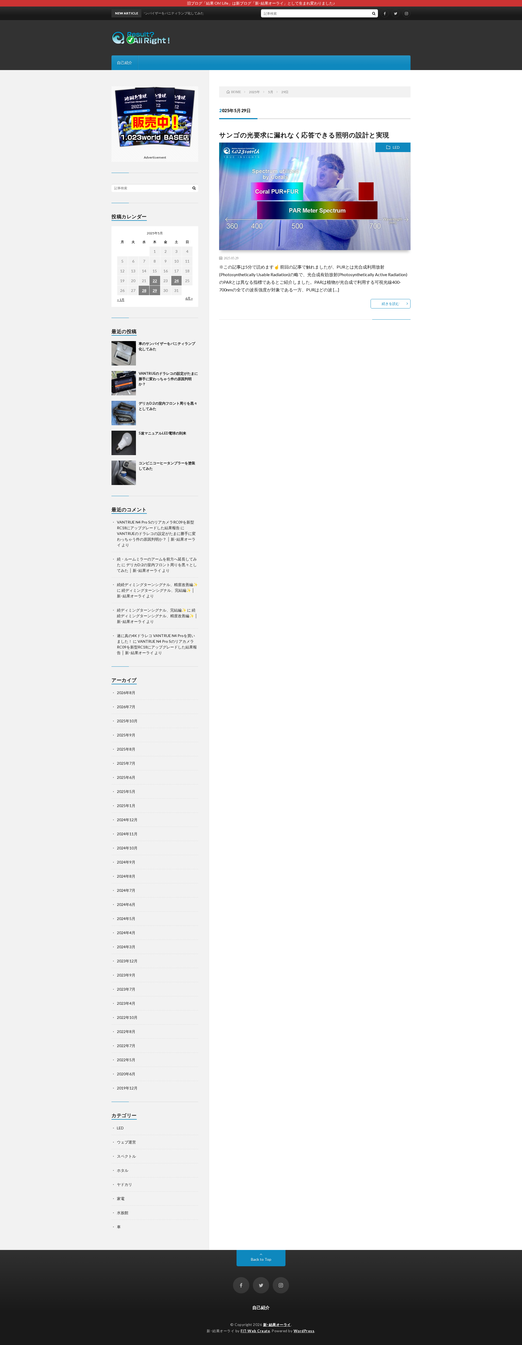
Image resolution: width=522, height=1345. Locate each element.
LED (396, 147)
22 (155, 280)
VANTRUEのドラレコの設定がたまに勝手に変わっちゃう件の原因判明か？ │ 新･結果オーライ (156, 539)
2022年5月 (126, 1059)
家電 (121, 1198)
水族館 (122, 1212)
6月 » (189, 298)
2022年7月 (126, 1045)
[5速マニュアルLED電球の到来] (123, 443)
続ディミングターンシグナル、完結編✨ (151, 610)
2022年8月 (126, 1031)
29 (155, 290)
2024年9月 (126, 862)
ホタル (122, 1170)
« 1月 (121, 300)
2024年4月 (126, 932)
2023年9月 (126, 975)
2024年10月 (127, 848)
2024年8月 (126, 876)
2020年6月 (126, 1074)
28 (144, 290)
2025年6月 (126, 777)
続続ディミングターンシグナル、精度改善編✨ (157, 584)
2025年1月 (126, 805)
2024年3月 (126, 946)
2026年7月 (126, 706)
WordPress (304, 1331)
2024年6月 (126, 904)
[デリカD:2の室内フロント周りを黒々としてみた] (123, 413)
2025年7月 (126, 763)
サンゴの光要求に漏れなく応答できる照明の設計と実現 (304, 135)
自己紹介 (124, 62)
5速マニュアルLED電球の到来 (162, 433)
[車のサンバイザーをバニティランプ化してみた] (123, 353)
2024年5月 (126, 918)
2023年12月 (127, 961)
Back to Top (261, 1259)
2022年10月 (127, 1017)
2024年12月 (127, 819)
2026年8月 (126, 692)
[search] (374, 13)
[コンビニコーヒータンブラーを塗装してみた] (123, 473)
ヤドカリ (124, 1184)
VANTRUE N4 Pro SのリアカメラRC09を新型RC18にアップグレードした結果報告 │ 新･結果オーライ (157, 647)
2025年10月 (127, 721)
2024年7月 (126, 890)
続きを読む (390, 303)
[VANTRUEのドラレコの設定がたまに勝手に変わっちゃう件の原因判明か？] (123, 383)
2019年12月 (127, 1088)
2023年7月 (126, 989)
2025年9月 (126, 735)
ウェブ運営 (126, 1142)
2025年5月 (126, 791)
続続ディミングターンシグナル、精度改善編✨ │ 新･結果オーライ (157, 616)
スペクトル (126, 1156)
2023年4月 (126, 1003)
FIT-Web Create (255, 1331)
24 (176, 280)
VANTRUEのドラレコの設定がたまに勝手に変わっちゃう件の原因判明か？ (168, 378)
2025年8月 (126, 749)
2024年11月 (127, 833)
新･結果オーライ (277, 1324)
